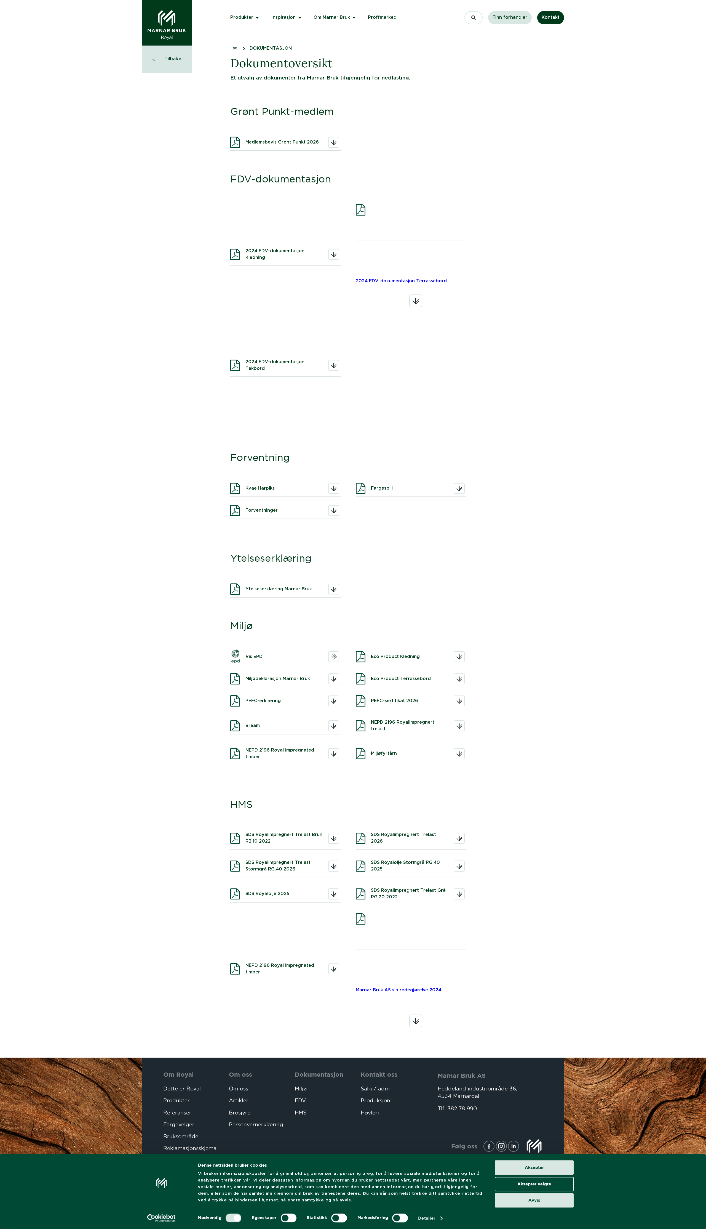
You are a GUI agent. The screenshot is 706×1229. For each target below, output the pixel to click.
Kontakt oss (379, 1074)
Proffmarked (382, 17)
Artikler (238, 1100)
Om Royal (178, 1074)
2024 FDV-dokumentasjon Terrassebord (401, 281)
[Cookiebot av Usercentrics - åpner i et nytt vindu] (161, 1218)
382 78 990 (462, 1108)
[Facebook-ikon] (489, 1146)
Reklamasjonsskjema (188, 1148)
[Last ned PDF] (411, 210)
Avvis (534, 1200)
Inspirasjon (283, 17)
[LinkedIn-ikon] (513, 1146)
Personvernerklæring (253, 1124)
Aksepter (534, 1167)
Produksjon (375, 1100)
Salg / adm (375, 1089)
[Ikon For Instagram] (501, 1146)
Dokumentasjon (319, 1074)
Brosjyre (239, 1113)
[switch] (288, 1218)
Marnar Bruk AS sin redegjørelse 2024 (398, 990)
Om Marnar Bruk (332, 17)
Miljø (301, 1089)
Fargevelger (178, 1124)
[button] (166, 59)
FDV (300, 1100)
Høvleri (370, 1113)
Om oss (240, 1074)
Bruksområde (180, 1136)
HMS (300, 1113)
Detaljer (426, 1218)
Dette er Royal (182, 1089)
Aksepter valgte (534, 1184)
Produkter (241, 17)
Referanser (177, 1113)
